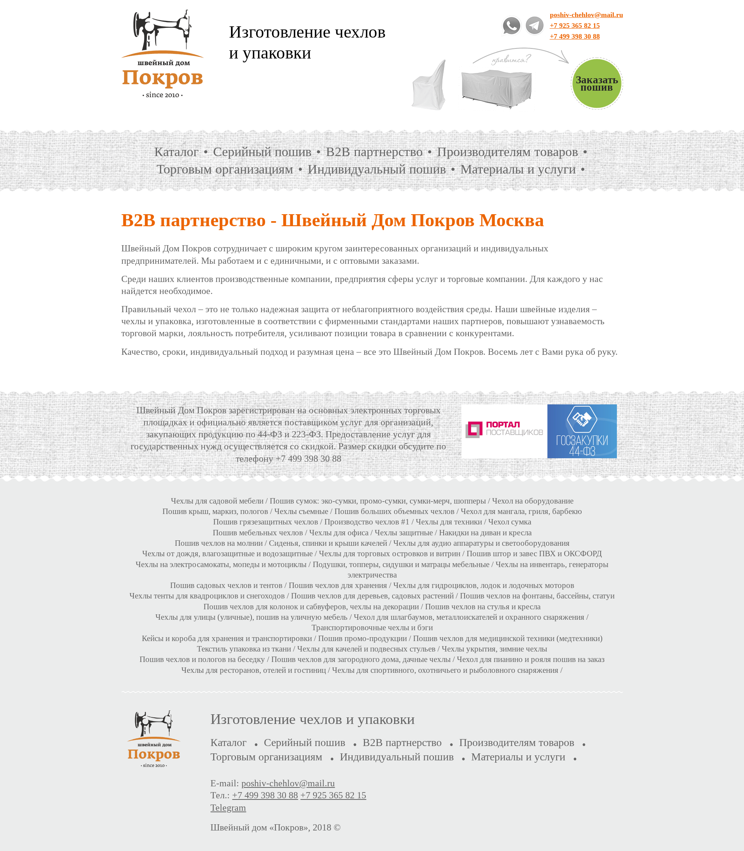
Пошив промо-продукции (362, 638)
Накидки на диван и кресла (485, 532)
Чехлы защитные (404, 532)
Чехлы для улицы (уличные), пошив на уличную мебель (251, 617)
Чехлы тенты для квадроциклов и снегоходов (207, 595)
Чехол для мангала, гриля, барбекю (521, 511)
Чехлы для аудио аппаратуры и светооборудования (481, 543)
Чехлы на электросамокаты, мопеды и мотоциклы (221, 564)
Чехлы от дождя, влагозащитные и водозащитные (227, 553)
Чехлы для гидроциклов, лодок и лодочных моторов (483, 585)
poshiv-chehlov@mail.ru (586, 15)
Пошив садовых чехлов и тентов (226, 585)
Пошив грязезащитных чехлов (265, 521)
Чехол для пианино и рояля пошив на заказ (530, 659)
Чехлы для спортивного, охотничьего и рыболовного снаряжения (445, 670)
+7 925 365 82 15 (575, 25)
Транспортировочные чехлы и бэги (372, 627)
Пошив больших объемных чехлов (394, 511)
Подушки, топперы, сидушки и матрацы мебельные (401, 564)
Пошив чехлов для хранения (338, 585)
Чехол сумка (509, 521)
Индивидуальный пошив (377, 169)
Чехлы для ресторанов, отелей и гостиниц (253, 670)
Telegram (228, 808)
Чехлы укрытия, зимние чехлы (494, 648)
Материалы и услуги (518, 169)
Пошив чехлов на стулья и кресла (483, 606)
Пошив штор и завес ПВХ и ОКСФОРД (534, 553)
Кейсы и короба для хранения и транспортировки (228, 638)
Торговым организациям (225, 169)
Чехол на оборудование (533, 500)
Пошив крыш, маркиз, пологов (215, 511)
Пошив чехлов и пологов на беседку (202, 659)
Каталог (176, 151)
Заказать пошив (597, 83)
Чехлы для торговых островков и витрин (389, 553)
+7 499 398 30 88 (575, 36)
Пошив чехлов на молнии (219, 543)
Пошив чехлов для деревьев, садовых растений (372, 595)
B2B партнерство (374, 151)
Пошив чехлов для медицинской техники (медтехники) (508, 638)
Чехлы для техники (449, 521)
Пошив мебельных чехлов (258, 532)
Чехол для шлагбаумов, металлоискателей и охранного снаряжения (469, 617)
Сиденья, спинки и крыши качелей (328, 543)
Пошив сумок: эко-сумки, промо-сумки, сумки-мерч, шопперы (378, 500)
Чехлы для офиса (339, 532)
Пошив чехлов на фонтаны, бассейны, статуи (537, 595)
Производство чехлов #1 (367, 521)
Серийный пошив (262, 151)
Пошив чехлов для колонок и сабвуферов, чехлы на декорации (311, 606)
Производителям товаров (507, 151)
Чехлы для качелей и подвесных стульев (366, 648)
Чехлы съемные (301, 511)
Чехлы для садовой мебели (217, 500)
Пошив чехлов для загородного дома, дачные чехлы (361, 659)
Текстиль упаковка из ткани (244, 648)
